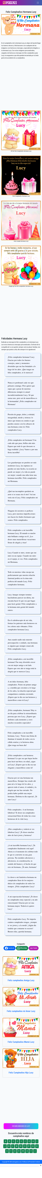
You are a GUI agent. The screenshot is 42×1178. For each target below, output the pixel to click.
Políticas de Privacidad (28, 1162)
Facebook (11, 948)
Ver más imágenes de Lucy (21, 1126)
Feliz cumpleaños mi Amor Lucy (21, 1011)
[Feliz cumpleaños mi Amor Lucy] (21, 996)
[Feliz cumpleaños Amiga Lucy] (21, 966)
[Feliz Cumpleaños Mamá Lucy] (21, 1027)
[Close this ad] (40, 1165)
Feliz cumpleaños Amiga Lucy (21, 980)
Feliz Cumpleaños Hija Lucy (21, 1072)
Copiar (35, 948)
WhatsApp (23, 948)
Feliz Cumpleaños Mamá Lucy (21, 1042)
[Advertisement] (21, 89)
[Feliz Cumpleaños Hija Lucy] (21, 1058)
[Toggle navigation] (38, 3)
